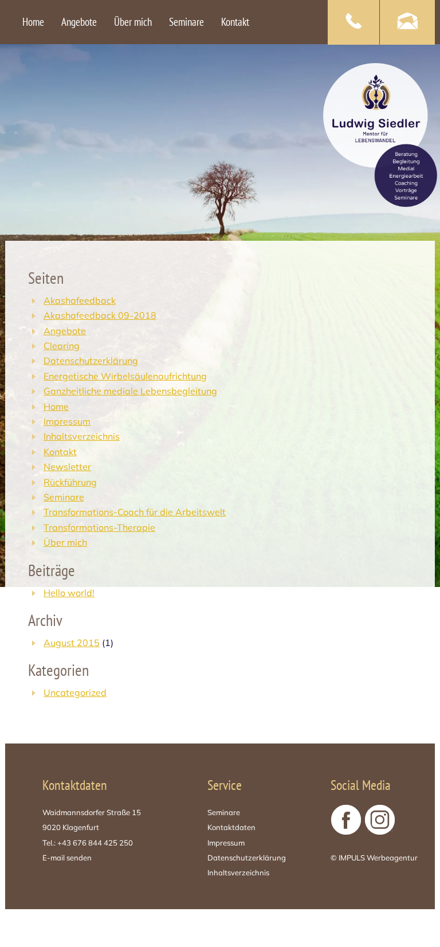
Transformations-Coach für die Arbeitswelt (135, 512)
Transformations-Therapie (99, 527)
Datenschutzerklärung (91, 360)
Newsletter (67, 466)
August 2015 (72, 642)
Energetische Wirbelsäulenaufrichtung (125, 376)
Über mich (65, 542)
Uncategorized (75, 692)
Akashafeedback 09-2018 (100, 315)
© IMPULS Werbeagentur (374, 857)
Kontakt (60, 451)
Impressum (67, 421)
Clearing (62, 345)
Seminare (64, 497)
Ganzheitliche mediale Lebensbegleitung (130, 391)
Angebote (65, 330)
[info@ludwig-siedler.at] (407, 22)
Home (56, 406)
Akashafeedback (80, 300)
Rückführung (70, 482)
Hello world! (69, 592)
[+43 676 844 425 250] (353, 22)
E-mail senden (67, 857)
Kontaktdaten (231, 827)
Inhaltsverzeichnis (82, 436)
